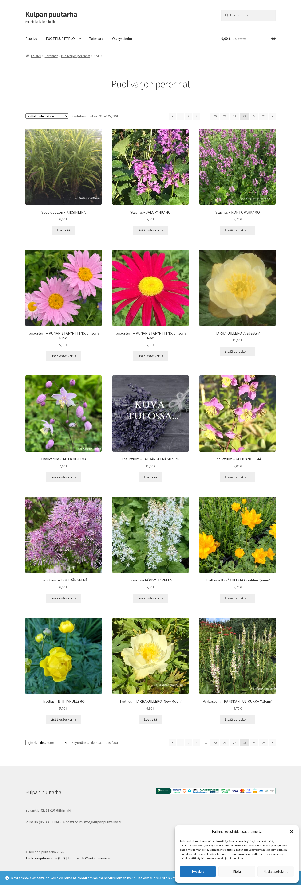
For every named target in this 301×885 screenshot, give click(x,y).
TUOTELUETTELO (60, 38)
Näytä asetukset (275, 871)
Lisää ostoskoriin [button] (150, 230)
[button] (291, 831)
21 (224, 116)
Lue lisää (63, 230)
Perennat (51, 56)
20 (215, 116)
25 (263, 116)
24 (254, 116)
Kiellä (237, 871)
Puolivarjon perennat (75, 56)
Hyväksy (198, 871)
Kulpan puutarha (51, 14)
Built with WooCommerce (89, 858)
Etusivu (31, 38)
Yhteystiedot (122, 38)
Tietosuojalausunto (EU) (45, 858)
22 (234, 116)
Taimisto (96, 38)
